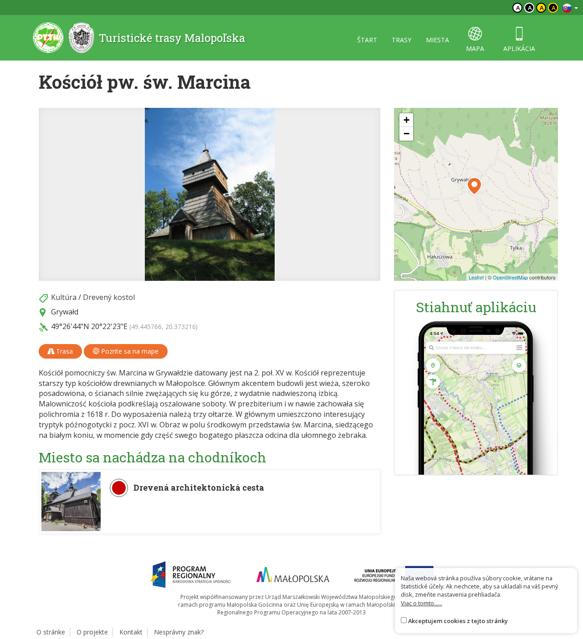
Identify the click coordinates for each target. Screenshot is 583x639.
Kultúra (64, 297)
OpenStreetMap (510, 277)
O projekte (92, 632)
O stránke (50, 632)
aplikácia (519, 48)
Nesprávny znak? (179, 632)
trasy (401, 40)
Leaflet (476, 277)
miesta (437, 40)
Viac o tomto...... (421, 603)
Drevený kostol (109, 297)
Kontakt (131, 632)
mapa (475, 48)
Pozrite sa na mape (129, 351)
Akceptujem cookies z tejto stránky (458, 621)
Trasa (63, 351)
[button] (474, 186)
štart (367, 40)
